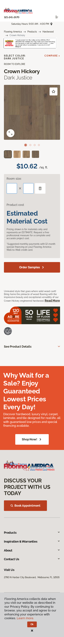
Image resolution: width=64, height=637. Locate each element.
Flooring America (13, 31)
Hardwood (48, 31)
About (8, 550)
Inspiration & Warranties (20, 541)
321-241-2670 (11, 17)
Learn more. (25, 618)
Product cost (15, 205)
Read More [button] (52, 300)
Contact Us (11, 559)
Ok (32, 624)
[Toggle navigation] (56, 17)
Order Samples (29, 267)
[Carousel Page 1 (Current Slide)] (25, 145)
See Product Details (18, 346)
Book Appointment (27, 505)
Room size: (14, 178)
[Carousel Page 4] (39, 145)
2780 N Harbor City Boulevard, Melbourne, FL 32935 (32, 577)
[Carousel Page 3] (34, 145)
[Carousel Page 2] (30, 145)
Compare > (52, 55)
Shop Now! (29, 439)
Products (32, 31)
